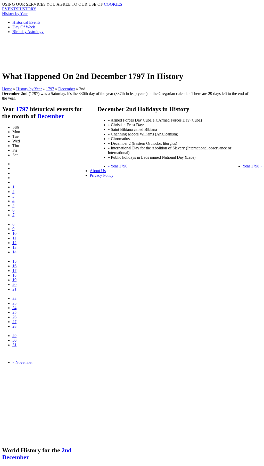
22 (14, 298)
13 (14, 247)
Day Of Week (23, 27)
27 (14, 321)
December (66, 89)
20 (14, 284)
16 (14, 266)
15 (14, 261)
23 (14, 303)
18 (14, 275)
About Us (98, 170)
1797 (50, 89)
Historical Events (26, 22)
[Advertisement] (127, 49)
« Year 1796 (117, 166)
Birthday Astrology (28, 31)
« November (22, 362)
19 (14, 280)
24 (14, 308)
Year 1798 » (252, 166)
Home (7, 89)
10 (14, 233)
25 (14, 312)
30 (14, 340)
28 (14, 326)
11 (14, 238)
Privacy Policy (101, 175)
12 (14, 242)
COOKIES (113, 4)
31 (14, 345)
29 (14, 335)
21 (14, 289)
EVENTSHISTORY (19, 9)
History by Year (15, 13)
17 (14, 270)
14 (14, 252)
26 (14, 317)
